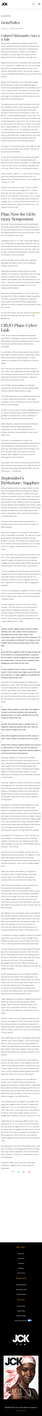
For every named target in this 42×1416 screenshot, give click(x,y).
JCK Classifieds (21, 1294)
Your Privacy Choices (21, 1320)
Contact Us (21, 1258)
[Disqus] (21, 1205)
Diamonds (6, 16)
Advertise (21, 1263)
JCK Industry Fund (21, 1289)
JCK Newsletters (21, 1285)
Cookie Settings (21, 1316)
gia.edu (35, 313)
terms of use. (21, 1410)
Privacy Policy (21, 1306)
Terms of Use (21, 1273)
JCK (5, 4)
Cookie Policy (21, 1311)
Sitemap (21, 1268)
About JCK (21, 1254)
